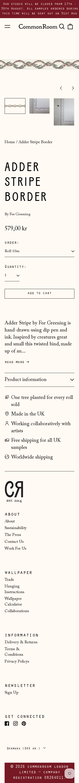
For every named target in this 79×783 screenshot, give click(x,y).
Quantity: (15, 267)
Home (10, 142)
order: (12, 243)
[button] (61, 26)
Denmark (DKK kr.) (24, 749)
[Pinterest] (24, 723)
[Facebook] (7, 723)
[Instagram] (15, 723)
